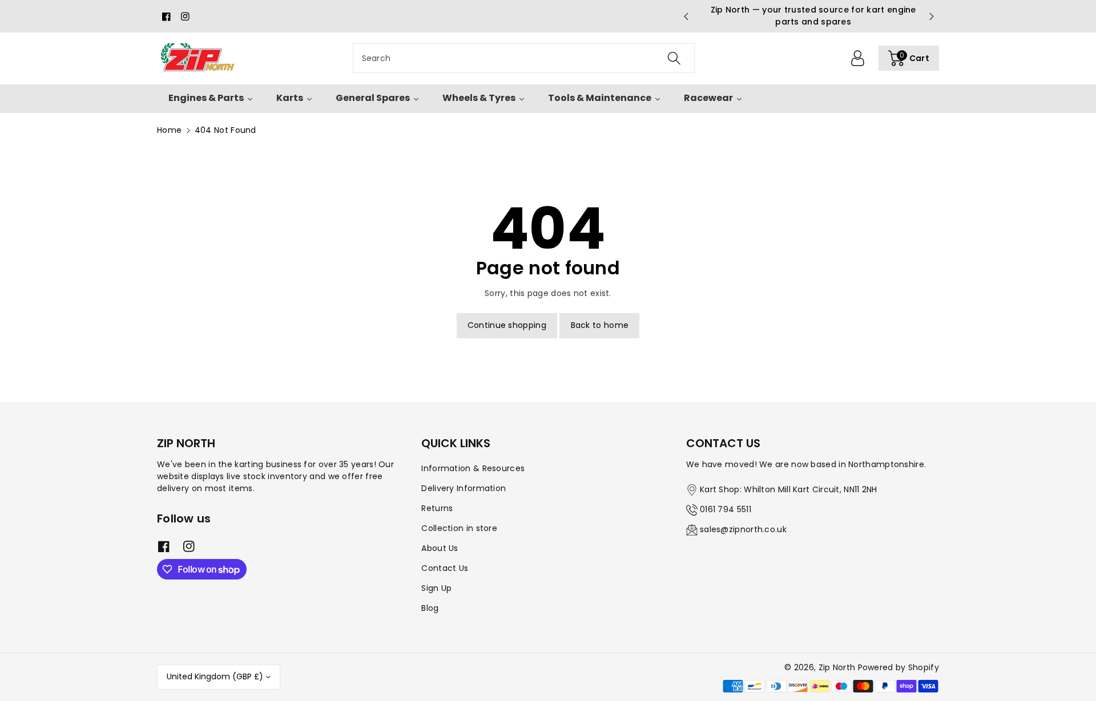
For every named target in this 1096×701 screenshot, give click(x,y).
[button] (908, 58)
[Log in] (858, 58)
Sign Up (436, 588)
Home (169, 130)
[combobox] (523, 58)
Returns (437, 508)
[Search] (674, 58)
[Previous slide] (685, 16)
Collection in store (459, 528)
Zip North (837, 667)
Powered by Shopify (898, 667)
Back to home (600, 325)
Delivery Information (463, 488)
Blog (429, 608)
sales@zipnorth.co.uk (743, 529)
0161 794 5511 (725, 509)
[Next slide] (931, 16)
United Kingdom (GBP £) (215, 676)
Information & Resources (473, 468)
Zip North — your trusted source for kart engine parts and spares (809, 15)
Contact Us (444, 568)
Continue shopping (507, 325)
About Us (439, 548)
